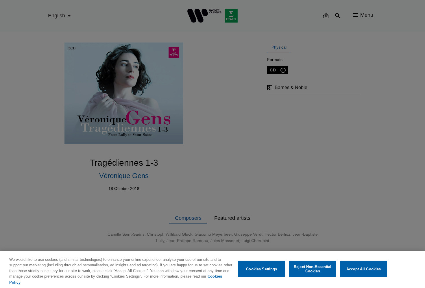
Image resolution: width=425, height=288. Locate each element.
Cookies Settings (261, 269)
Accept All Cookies (363, 269)
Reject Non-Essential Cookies (313, 269)
